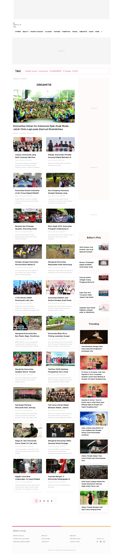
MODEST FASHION (36, 31)
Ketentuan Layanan (21, 539)
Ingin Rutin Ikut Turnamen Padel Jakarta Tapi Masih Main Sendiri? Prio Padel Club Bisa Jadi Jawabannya (87, 295)
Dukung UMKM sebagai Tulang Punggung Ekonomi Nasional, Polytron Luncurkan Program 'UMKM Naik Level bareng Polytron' (86, 279)
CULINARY (48, 31)
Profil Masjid (18, 536)
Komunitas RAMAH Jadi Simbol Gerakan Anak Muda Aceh (59, 300)
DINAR (91, 31)
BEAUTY (26, 31)
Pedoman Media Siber (21, 542)
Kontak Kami (75, 542)
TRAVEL (75, 31)
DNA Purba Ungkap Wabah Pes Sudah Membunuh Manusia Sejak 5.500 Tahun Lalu (93, 484)
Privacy (45, 536)
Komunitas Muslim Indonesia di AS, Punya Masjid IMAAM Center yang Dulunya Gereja (27, 193)
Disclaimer (46, 539)
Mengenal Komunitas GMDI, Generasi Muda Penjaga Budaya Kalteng (59, 443)
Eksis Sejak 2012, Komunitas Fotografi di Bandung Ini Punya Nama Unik (60, 229)
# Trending (67, 71)
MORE (97, 31)
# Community (43, 71)
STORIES (18, 31)
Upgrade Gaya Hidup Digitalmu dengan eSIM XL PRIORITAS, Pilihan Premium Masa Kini (87, 310)
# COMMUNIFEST (55, 71)
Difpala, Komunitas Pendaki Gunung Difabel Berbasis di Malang (59, 157)
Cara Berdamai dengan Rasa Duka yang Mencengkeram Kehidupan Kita (92, 348)
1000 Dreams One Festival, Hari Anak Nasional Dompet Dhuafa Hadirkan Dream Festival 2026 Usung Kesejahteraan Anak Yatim (87, 249)
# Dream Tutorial (31, 71)
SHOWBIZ (57, 31)
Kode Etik (45, 542)
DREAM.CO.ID (16, 79)
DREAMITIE (83, 31)
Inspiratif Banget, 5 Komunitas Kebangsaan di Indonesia (59, 479)
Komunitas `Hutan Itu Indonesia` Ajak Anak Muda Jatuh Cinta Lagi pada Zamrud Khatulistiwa (40, 128)
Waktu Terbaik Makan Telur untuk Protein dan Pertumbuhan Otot (93, 458)
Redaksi (73, 536)
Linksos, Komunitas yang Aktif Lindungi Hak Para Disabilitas (25, 157)
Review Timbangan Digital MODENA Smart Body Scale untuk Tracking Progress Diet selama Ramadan (87, 264)
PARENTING (66, 31)
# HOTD (75, 71)
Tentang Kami (75, 539)
